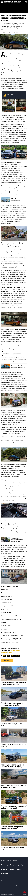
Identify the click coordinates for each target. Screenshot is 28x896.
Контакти (3, 881)
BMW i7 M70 (10, 94)
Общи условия (11, 894)
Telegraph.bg (20, 865)
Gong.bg (9, 860)
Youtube (12, 650)
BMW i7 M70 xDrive (15, 655)
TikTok (10, 652)
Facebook (18, 650)
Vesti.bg (15, 860)
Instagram (4, 652)
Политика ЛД (14, 885)
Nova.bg (12, 865)
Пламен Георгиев (5, 32)
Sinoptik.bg (4, 869)
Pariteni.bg (11, 869)
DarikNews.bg (4, 865)
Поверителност (5, 885)
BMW (4, 655)
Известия (21, 885)
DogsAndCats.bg (5, 873)
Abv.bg (2, 860)
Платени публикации (17, 878)
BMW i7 (8, 655)
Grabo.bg (19, 869)
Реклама (8, 878)
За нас (3, 878)
